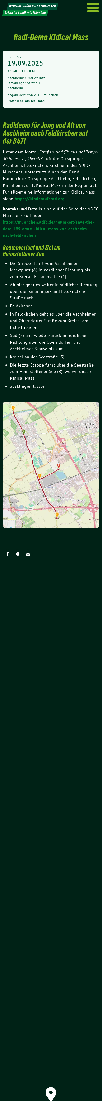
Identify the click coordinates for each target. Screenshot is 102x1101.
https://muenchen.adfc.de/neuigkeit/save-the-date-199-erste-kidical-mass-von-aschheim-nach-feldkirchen (48, 228)
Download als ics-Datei (27, 101)
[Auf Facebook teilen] (7, 554)
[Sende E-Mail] (28, 554)
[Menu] (93, 7)
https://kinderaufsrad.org (40, 198)
